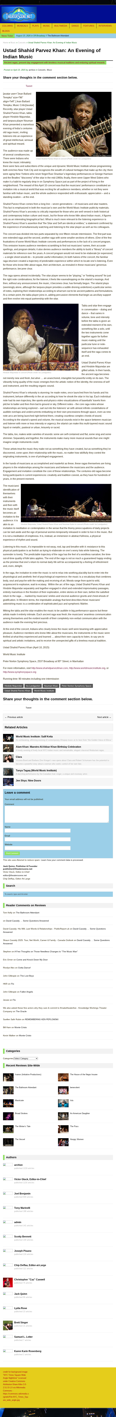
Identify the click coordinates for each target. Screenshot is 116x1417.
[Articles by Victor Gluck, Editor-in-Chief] (8, 1185)
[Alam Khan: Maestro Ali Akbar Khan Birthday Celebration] (8, 750)
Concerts (42, 70)
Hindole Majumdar (13, 686)
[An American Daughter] (63, 1118)
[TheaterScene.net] (58, 14)
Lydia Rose (20, 1308)
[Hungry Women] (63, 1144)
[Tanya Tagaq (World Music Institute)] (8, 774)
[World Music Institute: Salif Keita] (8, 740)
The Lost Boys (27, 976)
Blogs (6, 31)
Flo (12, 984)
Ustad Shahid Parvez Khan (17, 690)
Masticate (19, 1100)
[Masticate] (8, 1105)
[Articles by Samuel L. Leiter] (8, 1343)
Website (8, 844)
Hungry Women (77, 1139)
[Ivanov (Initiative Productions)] (8, 1079)
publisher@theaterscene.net (17, 869)
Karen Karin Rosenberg (27, 1351)
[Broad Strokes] (8, 1118)
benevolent (75, 1087)
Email (7, 835)
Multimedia (60, 26)
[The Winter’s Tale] (8, 1131)
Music (46, 26)
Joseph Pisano (22, 1251)
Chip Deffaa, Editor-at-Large (30, 1265)
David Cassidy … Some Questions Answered (27, 921)
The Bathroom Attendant (42, 36)
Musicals (22, 26)
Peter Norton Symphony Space (76, 686)
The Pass (74, 1126)
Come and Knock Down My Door (32, 959)
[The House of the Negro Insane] (63, 1079)
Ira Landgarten (33, 686)
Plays (35, 26)
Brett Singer (21, 1322)
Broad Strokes (21, 1113)
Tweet (29, 86)
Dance (75, 26)
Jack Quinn (20, 1294)
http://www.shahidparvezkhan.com (49, 668)
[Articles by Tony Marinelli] (8, 1214)
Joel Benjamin (22, 1193)
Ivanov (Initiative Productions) (28, 1074)
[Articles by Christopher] (8, 1285)
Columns (7, 26)
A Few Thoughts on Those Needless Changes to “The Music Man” (46, 951)
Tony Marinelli (22, 1208)
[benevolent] (63, 1092)
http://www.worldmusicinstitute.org (87, 668)
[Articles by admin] (8, 1228)
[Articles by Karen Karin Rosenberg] (8, 1357)
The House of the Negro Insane (83, 1074)
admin (17, 1222)
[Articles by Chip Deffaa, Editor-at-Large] (8, 1271)
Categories (8, 1058)
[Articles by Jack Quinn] (8, 1300)
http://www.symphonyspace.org (19, 672)
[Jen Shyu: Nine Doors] (8, 784)
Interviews (105, 26)
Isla (71, 1100)
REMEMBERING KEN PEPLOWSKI (41, 1019)
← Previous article (14, 717)
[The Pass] (63, 1131)
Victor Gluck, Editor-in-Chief (30, 1179)
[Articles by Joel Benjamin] (8, 1199)
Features (88, 26)
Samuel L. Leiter (23, 1337)
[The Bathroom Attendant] (8, 1092)
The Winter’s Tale (22, 1126)
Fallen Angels (26, 992)
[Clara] (8, 760)
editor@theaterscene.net (15, 875)
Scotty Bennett (22, 1236)
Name (7, 827)
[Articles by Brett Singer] (8, 1328)
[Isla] (63, 1105)
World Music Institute (44, 690)
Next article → (104, 717)
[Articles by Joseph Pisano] (8, 1257)
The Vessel (20, 1139)
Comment (9, 804)
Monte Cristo (20, 1027)
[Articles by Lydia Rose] (8, 1314)
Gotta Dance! (24, 967)
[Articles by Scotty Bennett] (8, 1242)
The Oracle (21, 1011)
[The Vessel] (8, 1144)
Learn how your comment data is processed (62, 860)
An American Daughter (80, 1113)
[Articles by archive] (8, 1171)
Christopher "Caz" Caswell (29, 1279)
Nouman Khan (51, 686)
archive (32, 70)
